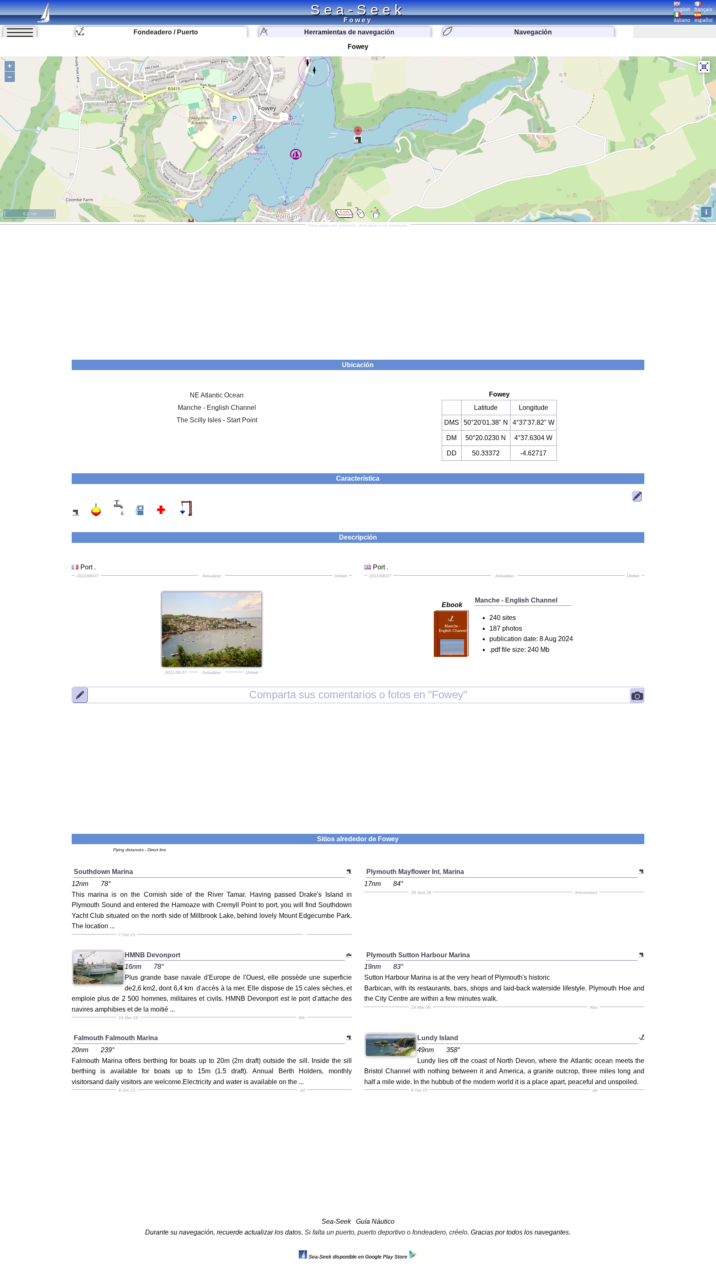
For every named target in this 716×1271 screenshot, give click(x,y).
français (703, 9)
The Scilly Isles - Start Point (217, 420)
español (703, 20)
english (682, 9)
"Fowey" (358, 694)
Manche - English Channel (217, 407)
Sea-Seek (358, 9)
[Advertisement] (358, 289)
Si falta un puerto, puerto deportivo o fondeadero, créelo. (387, 1232)
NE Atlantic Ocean (217, 395)
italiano (682, 20)
